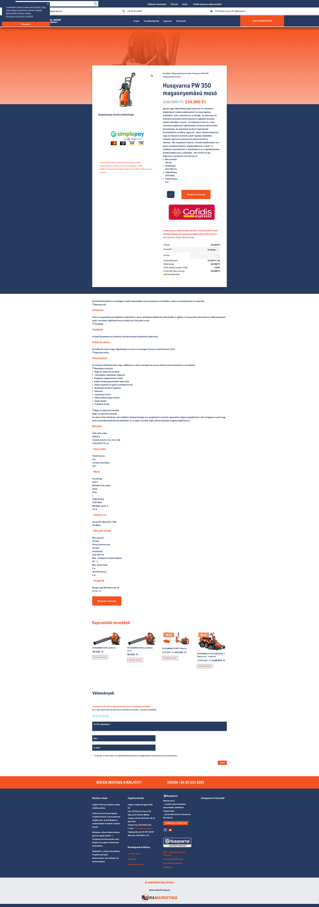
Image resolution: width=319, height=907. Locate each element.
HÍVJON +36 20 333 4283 (185, 782)
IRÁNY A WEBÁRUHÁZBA (262, 21)
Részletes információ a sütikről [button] (19, 16)
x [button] (48, 4)
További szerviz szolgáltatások (176, 823)
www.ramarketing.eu (159, 889)
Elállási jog (167, 867)
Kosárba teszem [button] (100, 657)
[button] (152, 76)
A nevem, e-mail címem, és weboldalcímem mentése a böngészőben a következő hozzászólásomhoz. (136, 755)
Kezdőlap (166, 73)
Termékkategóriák (151, 21)
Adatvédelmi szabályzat (173, 863)
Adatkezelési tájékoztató (173, 859)
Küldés (222, 763)
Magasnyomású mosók (181, 73)
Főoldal (136, 21)
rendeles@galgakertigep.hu (143, 828)
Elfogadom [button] (26, 24)
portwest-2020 (134, 854)
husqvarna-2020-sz (136, 864)
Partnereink (181, 21)
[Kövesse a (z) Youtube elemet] (170, 830)
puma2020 (132, 859)
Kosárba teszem (196, 194)
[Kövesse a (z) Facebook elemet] (165, 830)
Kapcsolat (167, 21)
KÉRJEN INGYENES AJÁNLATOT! (119, 782)
